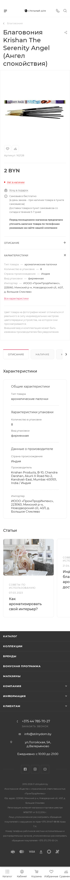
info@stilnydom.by (37, 734)
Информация (14, 696)
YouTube (45, 769)
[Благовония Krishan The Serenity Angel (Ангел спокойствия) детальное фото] (35, 107)
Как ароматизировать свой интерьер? (25, 604)
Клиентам (11, 706)
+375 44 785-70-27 (36, 721)
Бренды (9, 656)
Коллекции (13, 646)
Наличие (42, 354)
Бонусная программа (21, 666)
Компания (12, 686)
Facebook (25, 769)
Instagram (35, 769)
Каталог (10, 636)
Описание (16, 354)
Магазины (11, 676)
